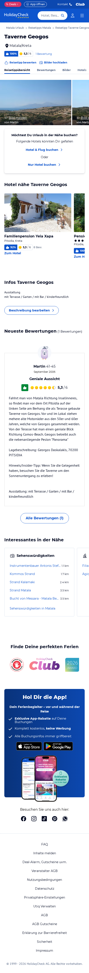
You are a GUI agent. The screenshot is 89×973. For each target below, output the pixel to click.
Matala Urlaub (15, 27)
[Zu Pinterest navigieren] (54, 819)
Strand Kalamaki (22, 582)
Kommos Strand (22, 574)
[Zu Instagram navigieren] (33, 819)
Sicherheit (44, 942)
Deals (11, 4)
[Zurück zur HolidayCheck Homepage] (16, 15)
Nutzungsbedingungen (44, 880)
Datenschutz (44, 889)
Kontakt (62, 4)
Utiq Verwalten (44, 906)
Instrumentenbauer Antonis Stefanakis (35, 566)
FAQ (44, 844)
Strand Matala (20, 590)
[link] (72, 15)
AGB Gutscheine (44, 924)
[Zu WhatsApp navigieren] (65, 819)
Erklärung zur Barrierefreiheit (44, 933)
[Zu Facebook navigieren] (23, 819)
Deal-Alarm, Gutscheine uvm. (44, 862)
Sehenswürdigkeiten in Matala (32, 608)
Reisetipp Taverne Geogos (72, 27)
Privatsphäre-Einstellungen (44, 897)
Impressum (44, 950)
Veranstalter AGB (45, 871)
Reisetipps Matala (39, 27)
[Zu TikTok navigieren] (44, 819)
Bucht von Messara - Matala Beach (34, 598)
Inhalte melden (44, 853)
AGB (44, 915)
